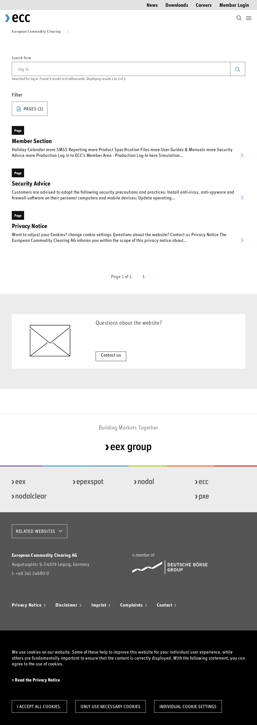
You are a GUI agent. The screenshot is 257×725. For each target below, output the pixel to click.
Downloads (176, 4)
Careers (204, 4)
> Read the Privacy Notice (36, 680)
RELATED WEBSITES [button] (35, 531)
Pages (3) (33, 109)
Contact (164, 605)
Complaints (131, 605)
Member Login (234, 4)
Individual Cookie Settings (188, 706)
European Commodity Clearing (36, 31)
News (152, 4)
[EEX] (35, 482)
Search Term (21, 58)
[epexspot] (96, 482)
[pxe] (218, 496)
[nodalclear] (35, 496)
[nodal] (157, 482)
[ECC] (218, 482)
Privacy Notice (27, 605)
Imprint (98, 605)
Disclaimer (66, 605)
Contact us (111, 355)
